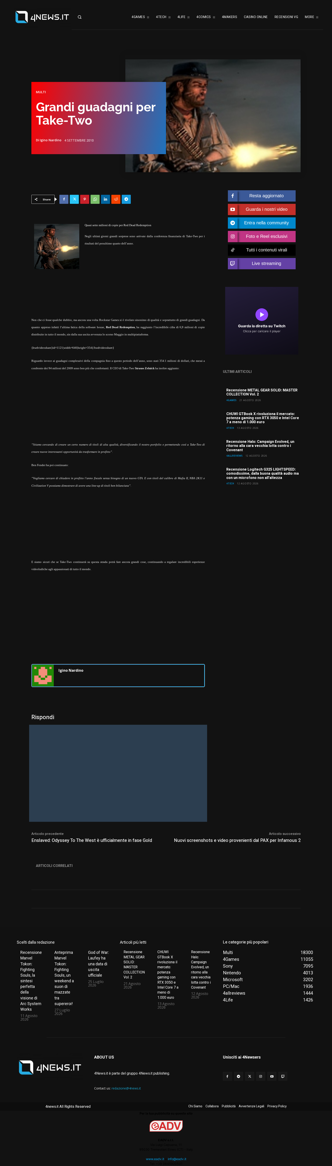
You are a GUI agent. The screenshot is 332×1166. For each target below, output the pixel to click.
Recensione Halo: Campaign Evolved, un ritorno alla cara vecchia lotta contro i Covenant (260, 446)
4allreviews (234, 455)
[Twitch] (282, 1076)
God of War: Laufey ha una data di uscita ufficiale (98, 964)
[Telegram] (126, 199)
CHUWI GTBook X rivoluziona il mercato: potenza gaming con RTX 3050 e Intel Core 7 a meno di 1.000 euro (262, 418)
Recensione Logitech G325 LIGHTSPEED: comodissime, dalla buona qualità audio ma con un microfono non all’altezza (262, 474)
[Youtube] (271, 1076)
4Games (231, 400)
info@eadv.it (177, 1159)
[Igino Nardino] (43, 675)
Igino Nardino (50, 140)
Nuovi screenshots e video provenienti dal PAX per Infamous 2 (237, 840)
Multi (41, 92)
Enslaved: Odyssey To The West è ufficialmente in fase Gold (91, 840)
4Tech (230, 427)
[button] (88, 17)
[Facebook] (63, 199)
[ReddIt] (115, 199)
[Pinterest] (84, 199)
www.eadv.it (155, 1159)
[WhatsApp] (95, 199)
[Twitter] (74, 199)
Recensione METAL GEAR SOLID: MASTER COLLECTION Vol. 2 (261, 392)
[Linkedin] (105, 199)
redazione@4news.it (126, 1088)
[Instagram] (260, 1076)
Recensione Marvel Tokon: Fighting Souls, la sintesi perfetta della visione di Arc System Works (31, 981)
